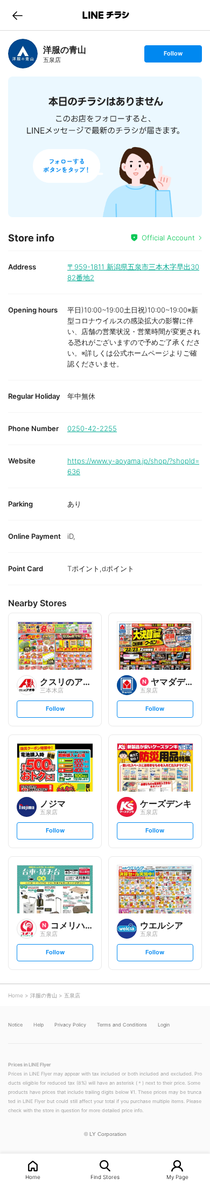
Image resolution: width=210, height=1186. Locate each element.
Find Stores (105, 1177)
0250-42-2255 (92, 428)
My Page (177, 1177)
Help (38, 1024)
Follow (173, 56)
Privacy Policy (70, 1024)
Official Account (168, 237)
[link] (23, 53)
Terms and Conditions (122, 1024)
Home (32, 1177)
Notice (15, 1024)
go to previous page (17, 15)
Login (164, 1024)
